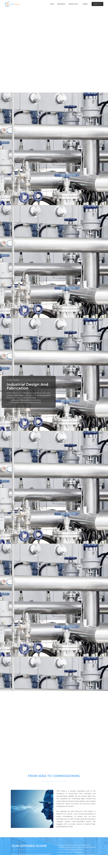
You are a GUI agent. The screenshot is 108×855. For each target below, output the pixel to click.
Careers (85, 4)
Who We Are (61, 4)
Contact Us (97, 4)
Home (52, 4)
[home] (12, 4)
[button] (74, 4)
